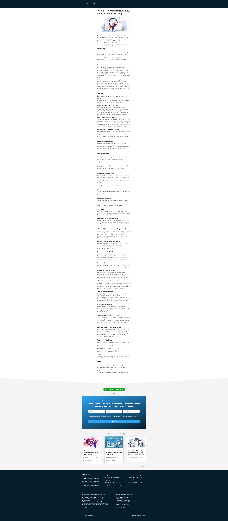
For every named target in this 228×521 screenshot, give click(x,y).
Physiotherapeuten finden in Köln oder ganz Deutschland (93, 497)
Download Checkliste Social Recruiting (112, 477)
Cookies (143, 515)
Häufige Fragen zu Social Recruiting (111, 480)
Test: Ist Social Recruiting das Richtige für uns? (136, 475)
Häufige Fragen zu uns (131, 480)
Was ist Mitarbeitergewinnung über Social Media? (114, 452)
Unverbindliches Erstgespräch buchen (114, 389)
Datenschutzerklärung (99, 415)
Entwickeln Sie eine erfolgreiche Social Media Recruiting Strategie (95, 504)
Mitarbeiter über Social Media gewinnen (112, 479)
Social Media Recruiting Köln (110, 475)
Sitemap (129, 485)
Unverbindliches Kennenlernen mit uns (134, 477)
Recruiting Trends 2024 (87, 500)
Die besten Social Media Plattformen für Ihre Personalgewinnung (95, 503)
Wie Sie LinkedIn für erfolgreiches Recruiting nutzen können (90, 452)
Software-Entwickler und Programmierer (124, 494)
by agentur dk (89, 515)
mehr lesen (85, 461)
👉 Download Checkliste (141, 3)
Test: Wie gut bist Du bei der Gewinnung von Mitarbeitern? (94, 494)
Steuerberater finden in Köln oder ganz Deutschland (92, 496)
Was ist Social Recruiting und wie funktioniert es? (135, 451)
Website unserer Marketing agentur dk (134, 482)
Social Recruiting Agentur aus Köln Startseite (135, 479)
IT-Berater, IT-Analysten (121, 498)
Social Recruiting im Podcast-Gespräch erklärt (113, 485)
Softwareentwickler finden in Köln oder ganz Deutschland (93, 498)
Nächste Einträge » (142, 466)
